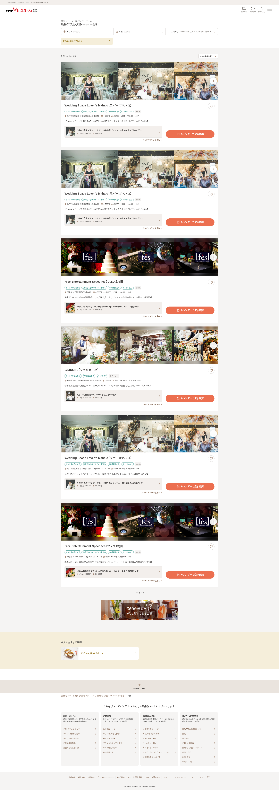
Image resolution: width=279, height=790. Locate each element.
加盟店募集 (155, 777)
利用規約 (81, 777)
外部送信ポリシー (124, 777)
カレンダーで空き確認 (192, 134)
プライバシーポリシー (105, 777)
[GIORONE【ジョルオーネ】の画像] (139, 345)
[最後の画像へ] (213, 80)
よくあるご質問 (204, 777)
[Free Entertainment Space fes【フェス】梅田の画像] (139, 257)
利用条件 (90, 777)
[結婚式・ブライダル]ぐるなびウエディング (77, 696)
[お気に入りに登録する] (211, 106)
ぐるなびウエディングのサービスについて (179, 777)
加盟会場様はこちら (141, 777)
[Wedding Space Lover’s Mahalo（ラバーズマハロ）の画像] (139, 81)
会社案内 (72, 777)
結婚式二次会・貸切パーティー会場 (110, 696)
